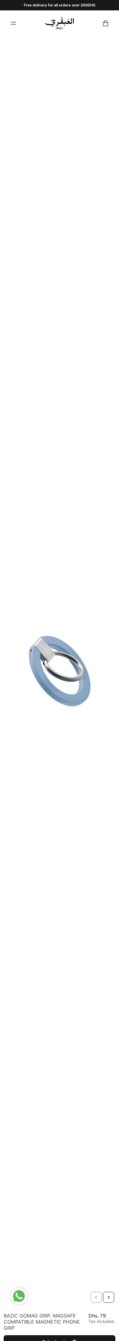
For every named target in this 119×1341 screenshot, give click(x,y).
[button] (96, 1297)
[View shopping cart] (105, 23)
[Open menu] (13, 23)
